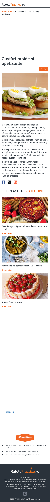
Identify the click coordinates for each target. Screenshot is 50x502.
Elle (16, 486)
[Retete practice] (13, 3)
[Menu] (46, 3)
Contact (43, 479)
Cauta (43, 69)
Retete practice (8, 11)
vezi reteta (7, 233)
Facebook (9, 411)
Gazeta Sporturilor (27, 486)
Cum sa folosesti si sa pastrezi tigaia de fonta (21, 451)
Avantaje (41, 484)
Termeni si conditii (25, 477)
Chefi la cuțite (32, 489)
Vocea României (40, 486)
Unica (35, 484)
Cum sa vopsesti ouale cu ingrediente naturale (22, 455)
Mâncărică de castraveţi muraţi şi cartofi (22, 265)
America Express (19, 489)
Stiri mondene (9, 486)
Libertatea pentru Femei (14, 484)
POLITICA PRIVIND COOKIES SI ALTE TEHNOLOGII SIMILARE (21, 479)
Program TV (28, 484)
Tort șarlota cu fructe (12, 302)
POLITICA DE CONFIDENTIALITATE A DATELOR (18, 482)
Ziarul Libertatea (39, 482)
